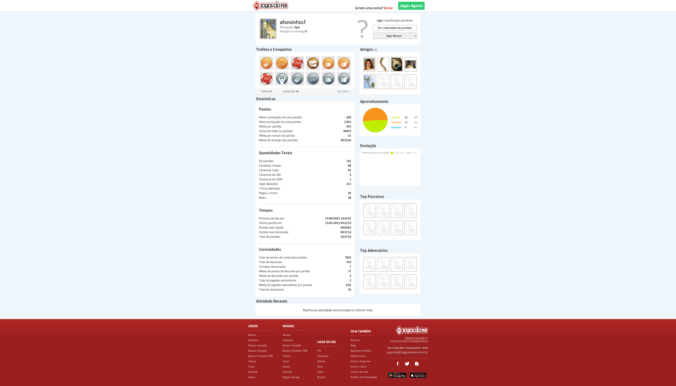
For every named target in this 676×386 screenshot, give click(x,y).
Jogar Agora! (411, 5)
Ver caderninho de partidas (395, 27)
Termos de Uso (359, 371)
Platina (321, 361)
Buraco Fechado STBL (260, 355)
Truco (251, 366)
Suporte (355, 340)
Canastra (253, 340)
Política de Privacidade (363, 377)
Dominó (253, 371)
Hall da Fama (358, 355)
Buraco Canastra (257, 345)
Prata (320, 371)
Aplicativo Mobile (360, 350)
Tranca (252, 361)
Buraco (252, 334)
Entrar (388, 8)
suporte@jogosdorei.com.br (407, 352)
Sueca (251, 377)
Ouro (320, 366)
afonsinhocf (293, 22)
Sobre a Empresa (360, 361)
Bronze (321, 377)
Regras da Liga (291, 377)
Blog (353, 345)
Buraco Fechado (257, 350)
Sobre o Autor (358, 366)
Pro (319, 350)
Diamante (322, 355)
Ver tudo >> (343, 91)
